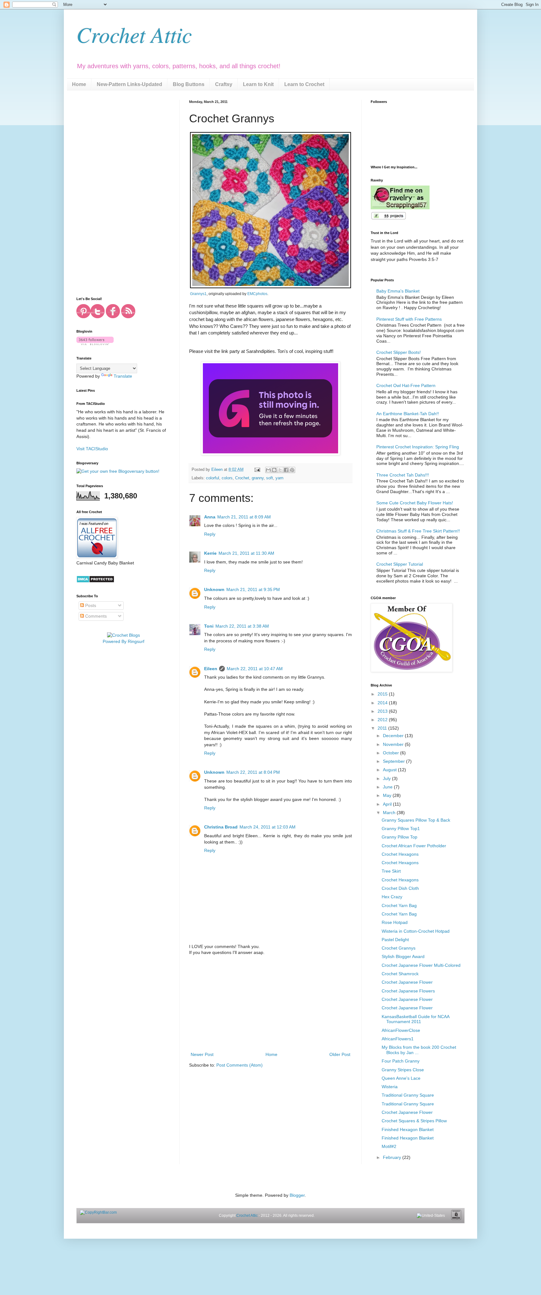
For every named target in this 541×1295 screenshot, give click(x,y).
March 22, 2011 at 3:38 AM (242, 626)
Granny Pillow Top (399, 836)
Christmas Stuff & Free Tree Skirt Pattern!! (418, 530)
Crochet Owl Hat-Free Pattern (405, 385)
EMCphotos (257, 294)
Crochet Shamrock (400, 973)
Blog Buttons (188, 84)
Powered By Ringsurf (123, 641)
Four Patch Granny (401, 1060)
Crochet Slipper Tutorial (399, 564)
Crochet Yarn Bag (399, 905)
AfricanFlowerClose (401, 1030)
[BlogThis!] (274, 470)
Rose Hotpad (395, 922)
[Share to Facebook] (286, 470)
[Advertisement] (270, 1004)
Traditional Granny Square (408, 1095)
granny (258, 478)
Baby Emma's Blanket (398, 290)
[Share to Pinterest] (292, 470)
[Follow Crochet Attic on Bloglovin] (95, 343)
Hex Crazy (392, 896)
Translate (123, 376)
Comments (95, 616)
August (390, 769)
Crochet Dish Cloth (400, 888)
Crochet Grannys (398, 948)
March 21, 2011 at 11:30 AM (246, 553)
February (392, 1157)
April (388, 804)
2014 (383, 702)
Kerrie (210, 553)
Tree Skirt (391, 871)
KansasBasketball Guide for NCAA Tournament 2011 (415, 1019)
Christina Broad (221, 826)
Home (79, 84)
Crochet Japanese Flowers (408, 990)
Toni (209, 626)
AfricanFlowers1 (398, 1038)
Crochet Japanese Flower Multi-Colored (421, 965)
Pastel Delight (395, 939)
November (394, 744)
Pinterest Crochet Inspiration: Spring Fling (417, 446)
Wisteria (390, 1086)
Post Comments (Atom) (239, 1065)
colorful (212, 478)
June (388, 786)
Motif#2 (389, 1146)
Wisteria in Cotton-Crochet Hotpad (416, 931)
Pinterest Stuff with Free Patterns (409, 319)
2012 (383, 719)
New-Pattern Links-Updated (129, 84)
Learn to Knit (258, 84)
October (391, 752)
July (387, 778)
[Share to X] (280, 470)
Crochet (242, 478)
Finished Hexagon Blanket (408, 1129)
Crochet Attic (134, 34)
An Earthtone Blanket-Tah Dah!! (407, 413)
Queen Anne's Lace (401, 1078)
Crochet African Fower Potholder (414, 845)
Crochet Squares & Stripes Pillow (414, 1120)
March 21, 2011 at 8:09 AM (244, 516)
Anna (209, 516)
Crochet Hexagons (400, 854)
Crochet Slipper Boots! (398, 352)
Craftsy (223, 84)
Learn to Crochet (304, 84)
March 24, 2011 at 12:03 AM (268, 826)
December (394, 735)
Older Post (339, 1054)
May (388, 795)
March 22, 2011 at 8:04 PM (253, 772)
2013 (383, 711)
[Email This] (268, 470)
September (394, 761)
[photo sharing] (270, 286)
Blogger (297, 1195)
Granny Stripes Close (403, 1069)
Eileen (210, 668)
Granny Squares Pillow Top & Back (416, 820)
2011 (383, 728)
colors (227, 478)
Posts (90, 605)
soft (269, 478)
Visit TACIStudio (92, 448)
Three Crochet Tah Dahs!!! (402, 474)
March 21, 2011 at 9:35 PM (253, 589)
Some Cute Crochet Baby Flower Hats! (414, 502)
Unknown (214, 589)
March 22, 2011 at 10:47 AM (255, 668)
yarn (279, 478)
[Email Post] (257, 469)
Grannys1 (198, 294)
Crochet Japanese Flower (407, 982)
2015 (383, 693)
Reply (209, 534)
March (390, 812)
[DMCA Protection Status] (95, 581)
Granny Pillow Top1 (401, 828)
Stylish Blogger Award (403, 956)
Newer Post (202, 1054)
